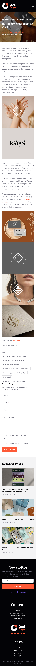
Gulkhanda (16, 341)
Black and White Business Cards (14, 356)
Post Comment (9, 449)
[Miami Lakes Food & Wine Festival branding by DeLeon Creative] (18, 477)
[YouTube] (24, 633)
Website (6, 410)
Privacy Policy (18, 648)
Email (6, 403)
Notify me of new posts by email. (16, 443)
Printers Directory (18, 616)
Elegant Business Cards (11, 364)
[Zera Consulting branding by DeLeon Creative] (18, 535)
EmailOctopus (22, 592)
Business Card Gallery (25, 19)
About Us (18, 653)
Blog (18, 611)
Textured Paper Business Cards (14, 381)
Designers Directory (18, 613)
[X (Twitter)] (18, 633)
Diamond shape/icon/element (13, 360)
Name (6, 395)
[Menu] (33, 6)
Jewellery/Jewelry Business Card (14, 373)
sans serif (7, 377)
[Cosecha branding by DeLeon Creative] (18, 507)
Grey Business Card (10, 369)
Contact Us (18, 656)
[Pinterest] (21, 633)
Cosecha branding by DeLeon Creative (18, 519)
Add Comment (9, 417)
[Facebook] (15, 633)
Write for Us (17, 618)
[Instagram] (12, 633)
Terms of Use (18, 651)
